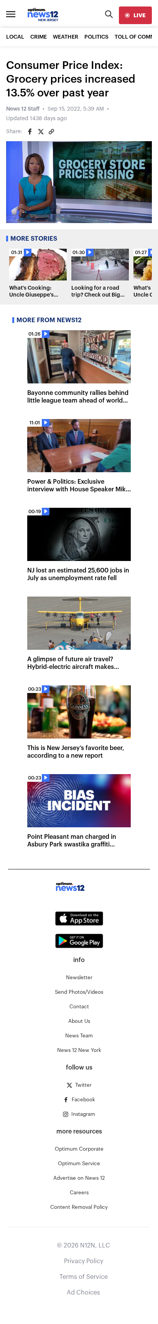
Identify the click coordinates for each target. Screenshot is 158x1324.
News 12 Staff (23, 109)
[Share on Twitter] (41, 132)
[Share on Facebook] (30, 132)
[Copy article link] (51, 132)
